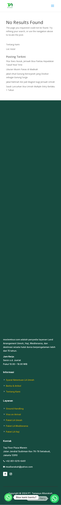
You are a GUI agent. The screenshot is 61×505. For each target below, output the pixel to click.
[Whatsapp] (8, 497)
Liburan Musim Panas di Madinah (22, 69)
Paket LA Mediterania (17, 426)
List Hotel (10, 49)
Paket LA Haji (13, 431)
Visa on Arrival (13, 414)
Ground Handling (15, 408)
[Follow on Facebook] (5, 474)
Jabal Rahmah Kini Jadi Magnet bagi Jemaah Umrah (30, 81)
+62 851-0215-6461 (16, 461)
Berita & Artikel (13, 386)
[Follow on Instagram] (10, 474)
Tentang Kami (13, 44)
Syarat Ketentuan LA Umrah (20, 380)
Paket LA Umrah (14, 420)
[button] (54, 498)
